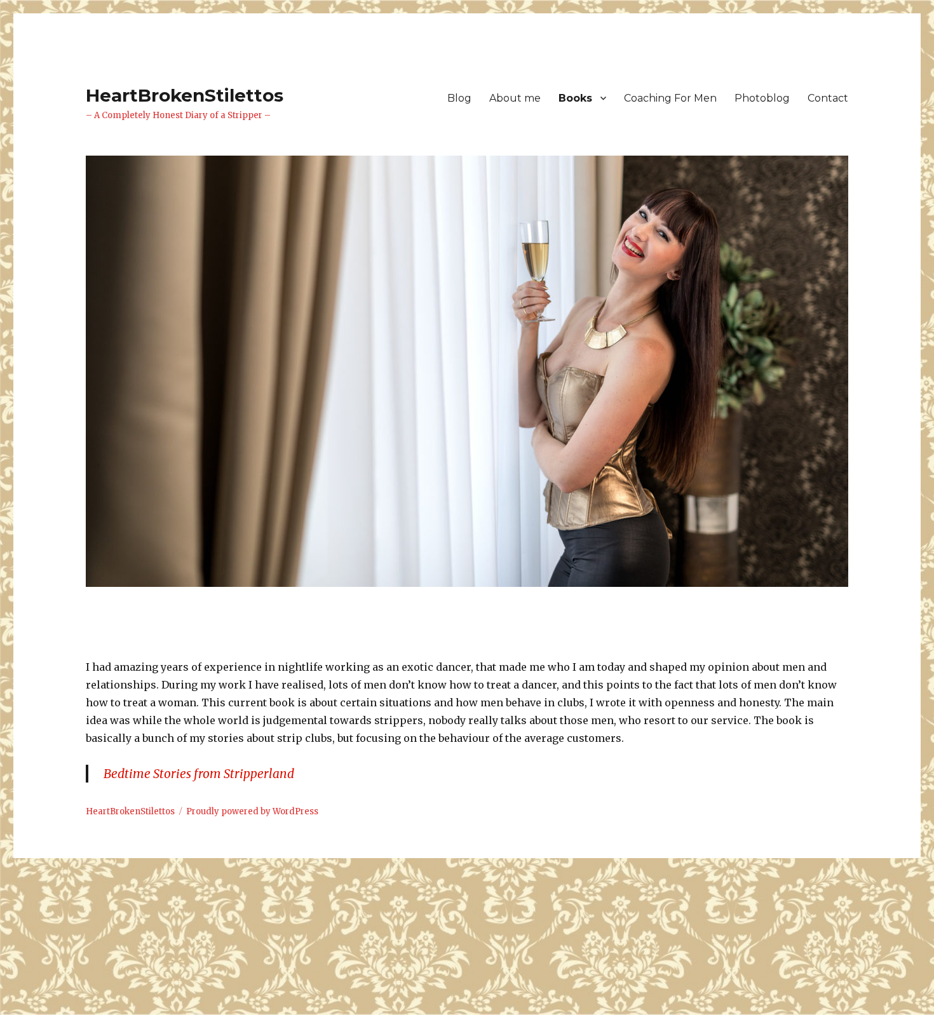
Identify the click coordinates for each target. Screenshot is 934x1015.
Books (575, 98)
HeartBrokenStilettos (184, 95)
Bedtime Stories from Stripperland (199, 773)
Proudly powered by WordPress (252, 811)
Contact (828, 98)
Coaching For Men (670, 98)
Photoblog (762, 98)
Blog (459, 98)
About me (515, 98)
